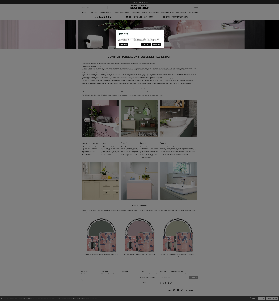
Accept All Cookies (156, 44)
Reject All (146, 44)
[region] (140, 39)
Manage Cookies (123, 44)
